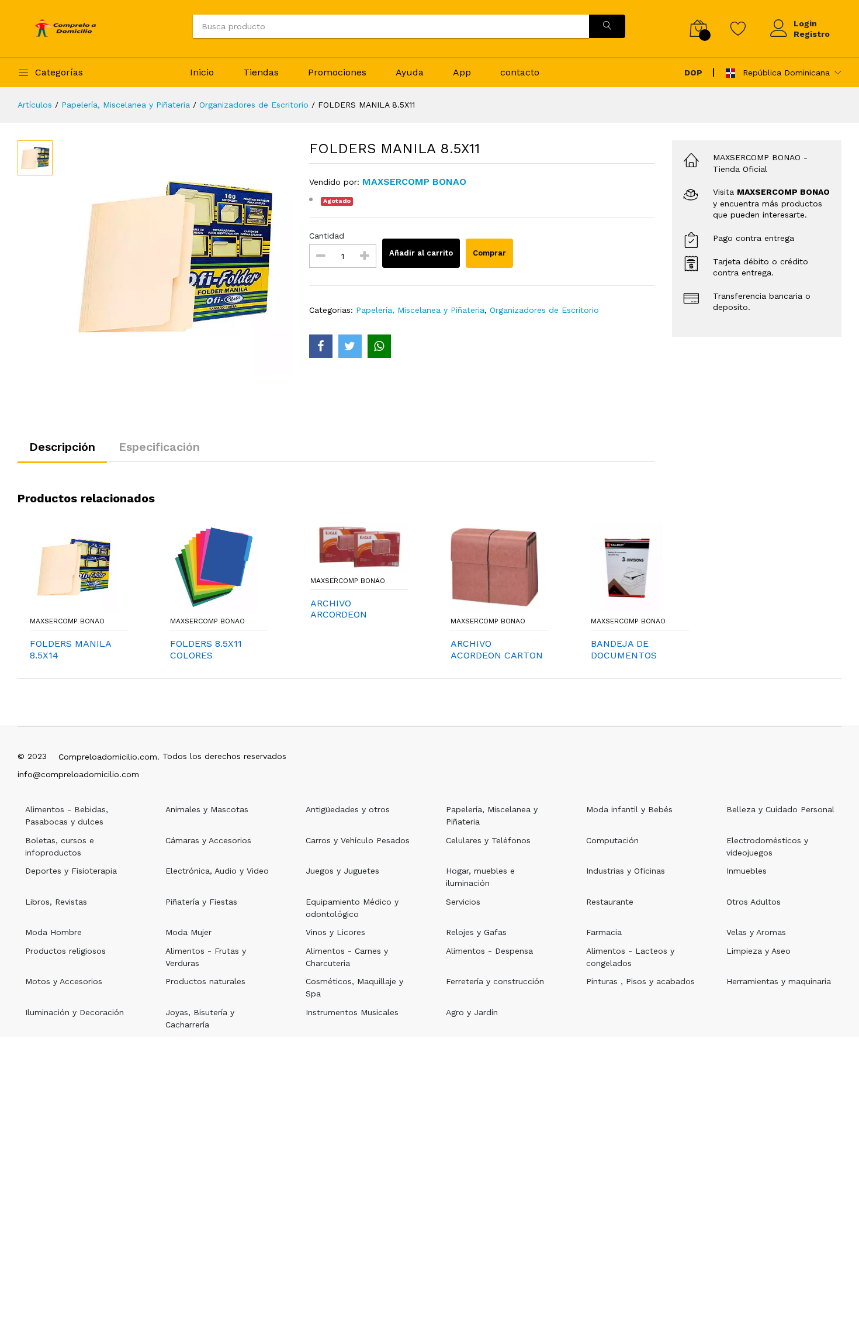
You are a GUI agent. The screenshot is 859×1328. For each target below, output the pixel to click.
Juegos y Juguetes (342, 870)
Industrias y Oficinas (625, 870)
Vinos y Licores (335, 932)
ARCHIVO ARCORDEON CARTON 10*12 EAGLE (343, 609)
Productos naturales (205, 981)
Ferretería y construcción (495, 981)
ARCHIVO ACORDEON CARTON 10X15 (497, 649)
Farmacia (604, 932)
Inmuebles (746, 870)
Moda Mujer (188, 932)
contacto (519, 72)
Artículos (35, 104)
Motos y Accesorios (63, 981)
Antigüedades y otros (348, 809)
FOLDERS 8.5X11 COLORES (206, 649)
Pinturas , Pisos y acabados (640, 981)
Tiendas (261, 72)
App (462, 72)
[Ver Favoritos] (738, 28)
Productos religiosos (65, 951)
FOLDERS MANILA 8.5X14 (70, 649)
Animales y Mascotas (206, 809)
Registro (812, 34)
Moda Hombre (53, 932)
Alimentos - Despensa (489, 951)
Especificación (159, 447)
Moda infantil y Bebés (629, 809)
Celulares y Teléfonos (488, 840)
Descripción (62, 447)
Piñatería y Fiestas (201, 901)
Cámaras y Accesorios (208, 840)
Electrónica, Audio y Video (217, 870)
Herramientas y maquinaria (778, 981)
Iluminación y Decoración (74, 1012)
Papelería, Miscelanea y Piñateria (125, 104)
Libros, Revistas (56, 901)
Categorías (59, 72)
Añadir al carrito (421, 253)
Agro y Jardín (472, 1012)
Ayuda (410, 72)
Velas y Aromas (756, 932)
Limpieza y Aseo (758, 951)
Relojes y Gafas (476, 932)
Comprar (489, 253)
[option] (175, 257)
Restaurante (609, 901)
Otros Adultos (753, 901)
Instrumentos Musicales (352, 1012)
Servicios (463, 901)
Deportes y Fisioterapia (71, 870)
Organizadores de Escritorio (254, 104)
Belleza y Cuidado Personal (780, 809)
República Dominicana (785, 72)
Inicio (202, 72)
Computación (612, 840)
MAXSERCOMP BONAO (67, 621)
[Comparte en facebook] (320, 346)
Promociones (337, 72)
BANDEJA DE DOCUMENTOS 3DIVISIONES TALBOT (624, 649)
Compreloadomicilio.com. (109, 756)
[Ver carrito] (699, 28)
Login (805, 23)
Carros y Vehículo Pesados (358, 840)
